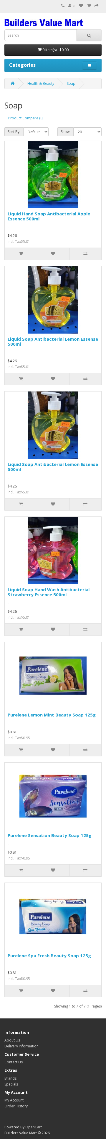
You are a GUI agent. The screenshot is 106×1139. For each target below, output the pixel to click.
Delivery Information (21, 1046)
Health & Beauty (40, 83)
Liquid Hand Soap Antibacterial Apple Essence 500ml (49, 216)
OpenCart (33, 1127)
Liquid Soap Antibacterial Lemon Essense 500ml (53, 341)
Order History (16, 1106)
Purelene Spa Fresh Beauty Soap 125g (49, 955)
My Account (14, 1100)
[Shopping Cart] (89, 5)
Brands (10, 1078)
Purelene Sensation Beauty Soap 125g (50, 835)
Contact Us (13, 1062)
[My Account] (71, 5)
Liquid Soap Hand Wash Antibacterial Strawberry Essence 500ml (49, 591)
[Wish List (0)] (81, 5)
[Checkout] (97, 5)
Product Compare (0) (25, 118)
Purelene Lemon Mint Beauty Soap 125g (52, 715)
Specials (11, 1084)
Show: (65, 131)
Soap (71, 83)
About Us (12, 1040)
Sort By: (14, 131)
